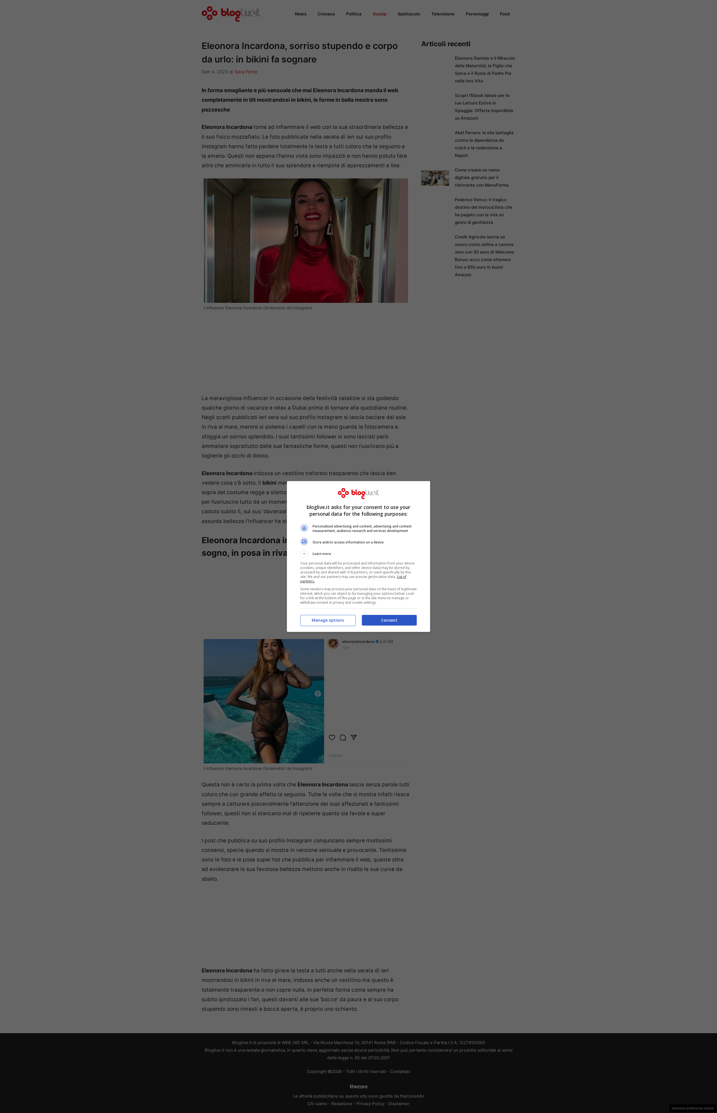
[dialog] (358, 556)
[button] (358, 554)
